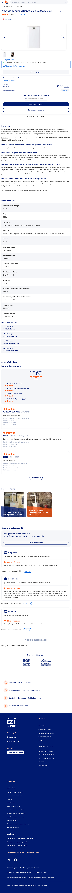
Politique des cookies (41, 873)
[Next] (63, 37)
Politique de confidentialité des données (19, 873)
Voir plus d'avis (36, 478)
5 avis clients (20, 14)
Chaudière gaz (18, 6)
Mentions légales (12, 868)
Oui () (27, 571)
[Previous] (5, 37)
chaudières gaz (6, 172)
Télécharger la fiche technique (15, 66)
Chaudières (9, 6)
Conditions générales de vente (29, 868)
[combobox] (37, 98)
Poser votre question (36, 543)
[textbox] (37, 98)
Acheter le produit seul (35, 116)
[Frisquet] (36, 19)
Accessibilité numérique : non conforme (41, 877)
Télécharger (9, 328)
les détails (8, 80)
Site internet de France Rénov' (16, 877)
